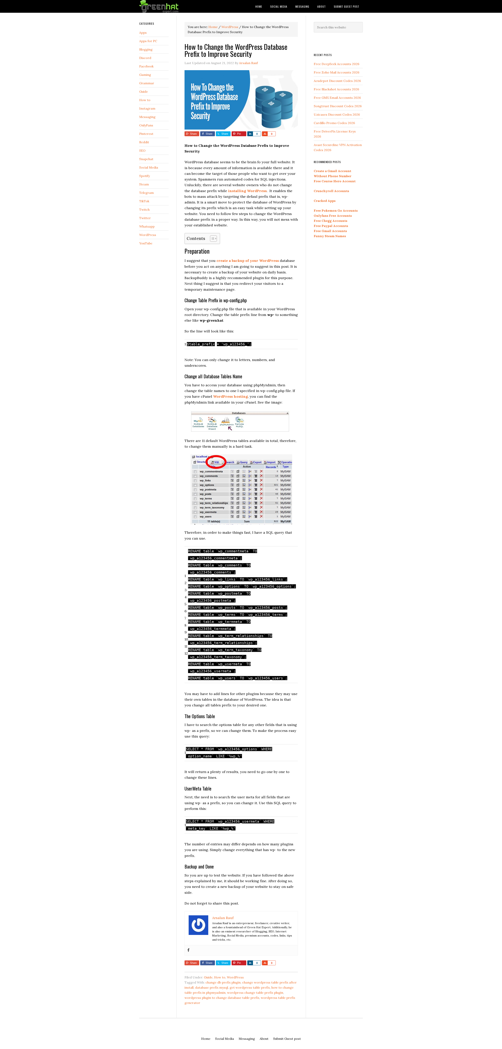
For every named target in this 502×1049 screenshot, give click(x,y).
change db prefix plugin (223, 982)
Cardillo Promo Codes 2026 (334, 123)
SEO (142, 150)
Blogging (146, 49)
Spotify (144, 176)
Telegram (146, 193)
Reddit (144, 142)
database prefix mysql (211, 987)
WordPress (235, 977)
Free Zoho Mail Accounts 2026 (336, 72)
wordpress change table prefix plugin (255, 993)
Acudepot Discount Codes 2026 (337, 81)
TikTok (144, 201)
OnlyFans (146, 125)
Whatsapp (147, 226)
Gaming (145, 75)
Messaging (147, 117)
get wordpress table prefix (250, 987)
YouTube (145, 243)
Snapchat (146, 159)
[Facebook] (188, 950)
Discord (145, 58)
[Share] (250, 133)
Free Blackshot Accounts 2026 (336, 89)
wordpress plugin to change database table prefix (222, 998)
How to (219, 977)
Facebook (146, 66)
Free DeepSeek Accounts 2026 (336, 64)
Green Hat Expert (170, 6)
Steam (144, 184)
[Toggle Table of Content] (211, 238)
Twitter (145, 218)
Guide (208, 977)
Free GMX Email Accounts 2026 (337, 98)
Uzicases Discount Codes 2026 (337, 114)
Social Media (148, 167)
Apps (143, 32)
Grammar (146, 83)
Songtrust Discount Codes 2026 (338, 106)
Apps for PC (148, 41)
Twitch (144, 209)
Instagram (147, 108)
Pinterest (146, 134)
